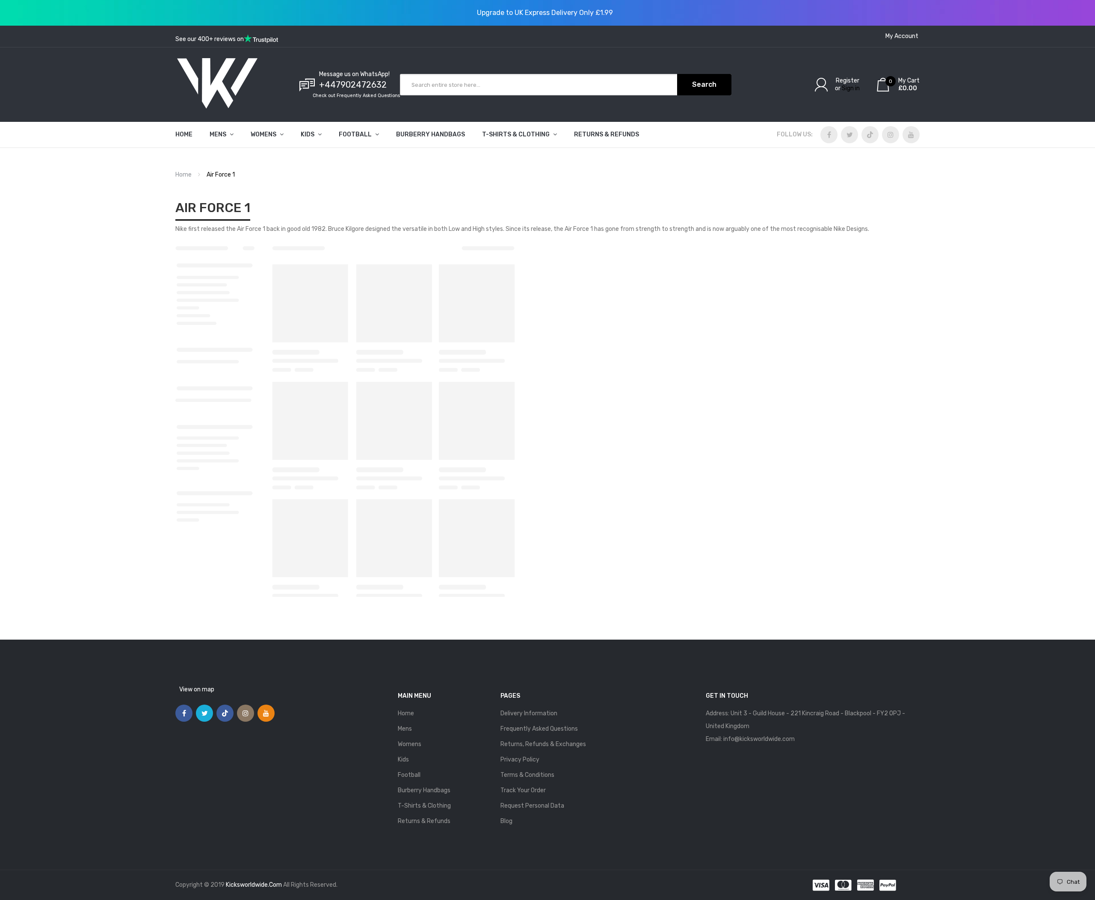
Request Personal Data (532, 805)
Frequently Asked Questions (539, 728)
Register (847, 80)
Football (409, 775)
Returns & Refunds (424, 821)
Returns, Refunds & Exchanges (543, 744)
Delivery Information (528, 713)
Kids (403, 759)
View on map (196, 689)
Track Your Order (523, 790)
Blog (506, 821)
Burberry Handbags (424, 790)
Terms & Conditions (527, 775)
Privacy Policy (519, 759)
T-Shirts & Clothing (424, 805)
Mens (405, 728)
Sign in (851, 88)
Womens (409, 744)
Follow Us (794, 134)
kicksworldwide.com (254, 884)
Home (183, 174)
